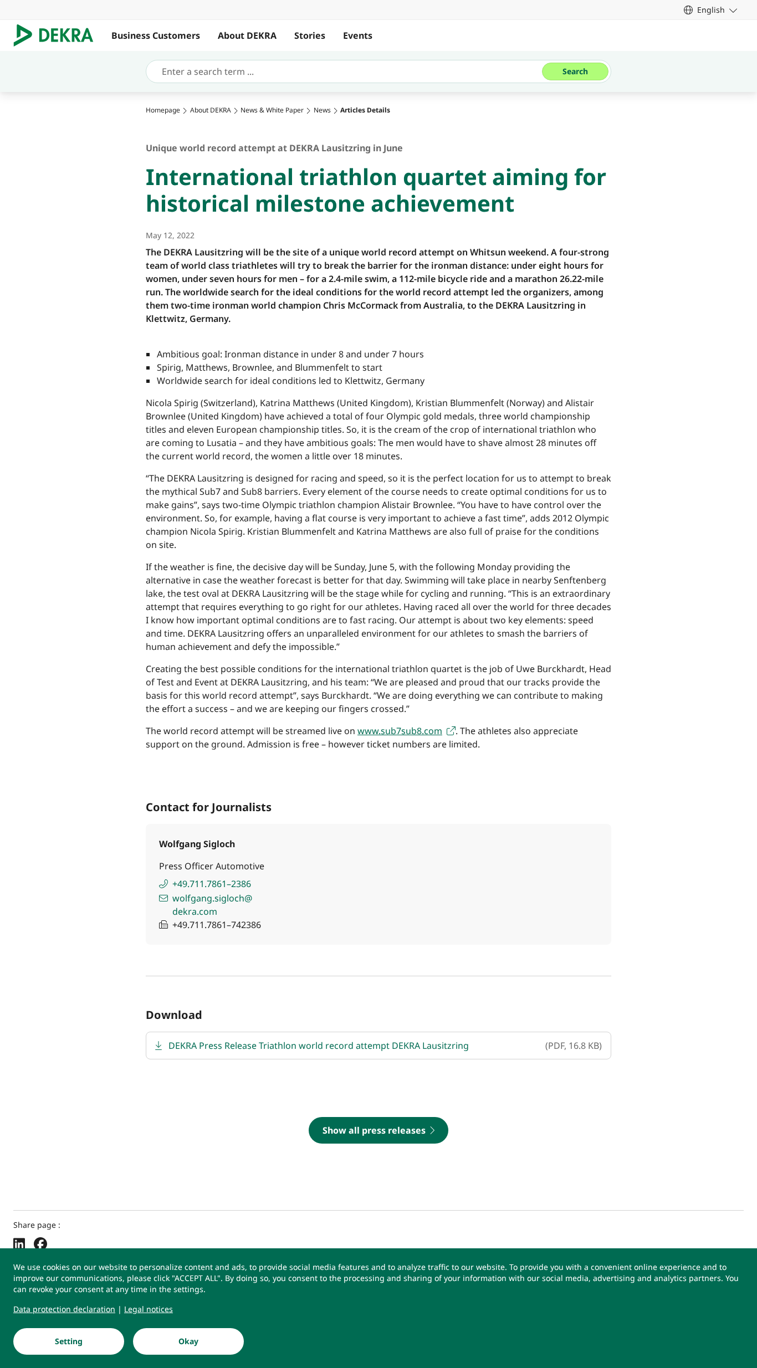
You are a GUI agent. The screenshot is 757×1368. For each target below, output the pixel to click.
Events (357, 35)
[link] (710, 9)
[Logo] (58, 35)
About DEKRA (247, 35)
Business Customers (155, 35)
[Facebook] (40, 1243)
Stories (309, 35)
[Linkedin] (19, 1243)
